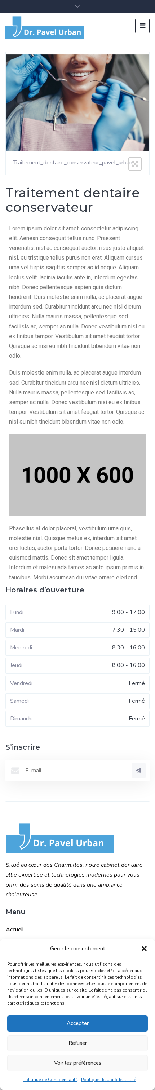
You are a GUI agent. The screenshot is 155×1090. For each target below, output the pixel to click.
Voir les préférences (77, 1063)
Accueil (15, 930)
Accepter (78, 1023)
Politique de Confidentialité (50, 1079)
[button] (144, 948)
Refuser (77, 1043)
